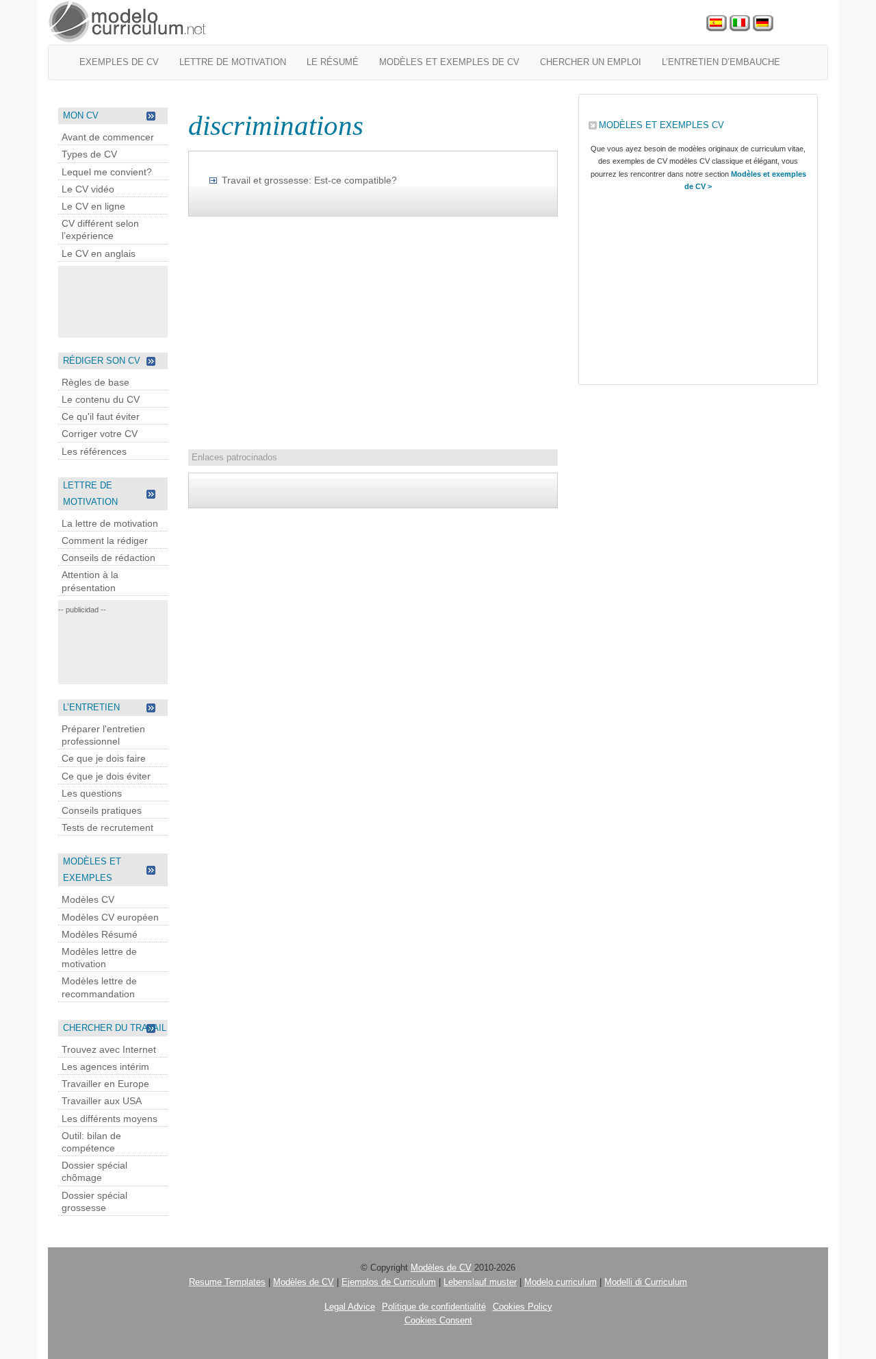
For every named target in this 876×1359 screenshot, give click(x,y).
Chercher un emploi (590, 62)
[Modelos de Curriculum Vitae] (716, 23)
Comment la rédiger (105, 540)
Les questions (92, 793)
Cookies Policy (522, 1306)
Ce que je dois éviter (106, 776)
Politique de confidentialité (434, 1306)
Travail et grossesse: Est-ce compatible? (309, 180)
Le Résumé (333, 62)
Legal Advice (349, 1306)
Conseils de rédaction (108, 557)
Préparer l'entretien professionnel (103, 735)
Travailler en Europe (105, 1083)
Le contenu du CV (101, 399)
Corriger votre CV (100, 433)
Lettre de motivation (232, 62)
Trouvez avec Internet (109, 1049)
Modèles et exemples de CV (449, 62)
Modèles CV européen (110, 917)
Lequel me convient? (107, 171)
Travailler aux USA (102, 1100)
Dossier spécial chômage (94, 1171)
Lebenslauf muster (480, 1282)
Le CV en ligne (93, 206)
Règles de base (95, 382)
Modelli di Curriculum (645, 1282)
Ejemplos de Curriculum (389, 1282)
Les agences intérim (105, 1066)
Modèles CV (88, 899)
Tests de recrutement (107, 827)
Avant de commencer (108, 137)
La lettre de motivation (110, 523)
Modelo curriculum (560, 1282)
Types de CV (89, 154)
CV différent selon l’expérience (100, 229)
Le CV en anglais (99, 253)
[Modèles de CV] (128, 22)
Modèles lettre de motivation (99, 957)
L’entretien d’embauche (721, 62)
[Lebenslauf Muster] (763, 23)
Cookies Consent (438, 1320)
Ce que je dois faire (104, 758)
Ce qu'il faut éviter (101, 416)
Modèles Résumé (100, 934)
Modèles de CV (441, 1267)
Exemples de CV (119, 62)
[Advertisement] (113, 300)
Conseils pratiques (102, 810)
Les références (94, 451)
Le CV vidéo (88, 189)
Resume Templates (227, 1282)
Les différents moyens (109, 1118)
